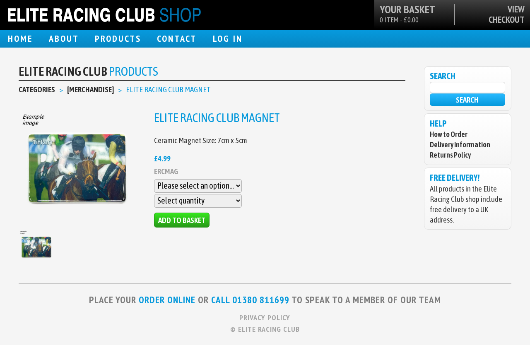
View (516, 9)
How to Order (448, 134)
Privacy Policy (264, 317)
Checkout (507, 19)
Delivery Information (460, 144)
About (64, 38)
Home (20, 38)
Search (467, 99)
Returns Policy (450, 155)
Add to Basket (181, 220)
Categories (37, 89)
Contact (177, 38)
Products (118, 38)
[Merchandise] (90, 89)
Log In (228, 38)
